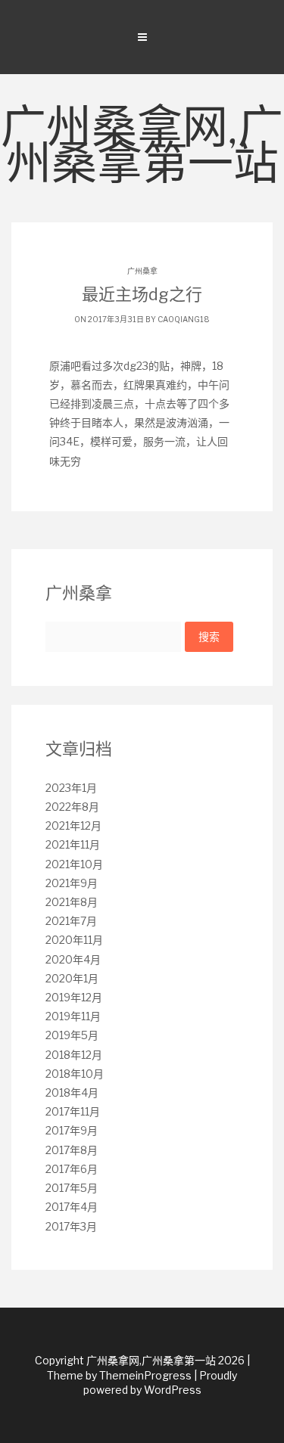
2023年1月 (71, 787)
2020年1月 (71, 978)
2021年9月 (71, 883)
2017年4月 (71, 1206)
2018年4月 (71, 1092)
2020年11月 (74, 939)
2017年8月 (71, 1150)
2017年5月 (71, 1187)
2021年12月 (73, 825)
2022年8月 (72, 806)
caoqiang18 (184, 319)
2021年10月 (74, 864)
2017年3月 (71, 1226)
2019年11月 (73, 1016)
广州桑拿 (142, 270)
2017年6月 (71, 1168)
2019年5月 (71, 1035)
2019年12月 (73, 997)
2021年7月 (71, 920)
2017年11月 (72, 1111)
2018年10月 (74, 1073)
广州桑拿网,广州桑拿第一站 (142, 148)
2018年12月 (73, 1054)
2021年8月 (71, 901)
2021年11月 (72, 844)
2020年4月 (73, 959)
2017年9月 (71, 1130)
